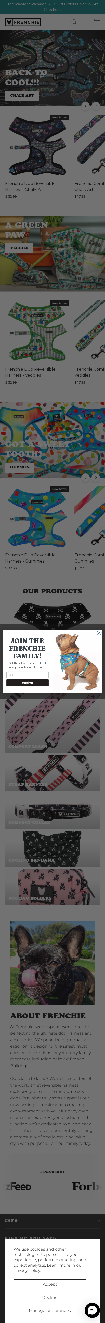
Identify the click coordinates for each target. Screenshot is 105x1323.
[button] (92, 1310)
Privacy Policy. (27, 1270)
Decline (50, 1297)
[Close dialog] (99, 633)
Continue (27, 682)
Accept (50, 1284)
